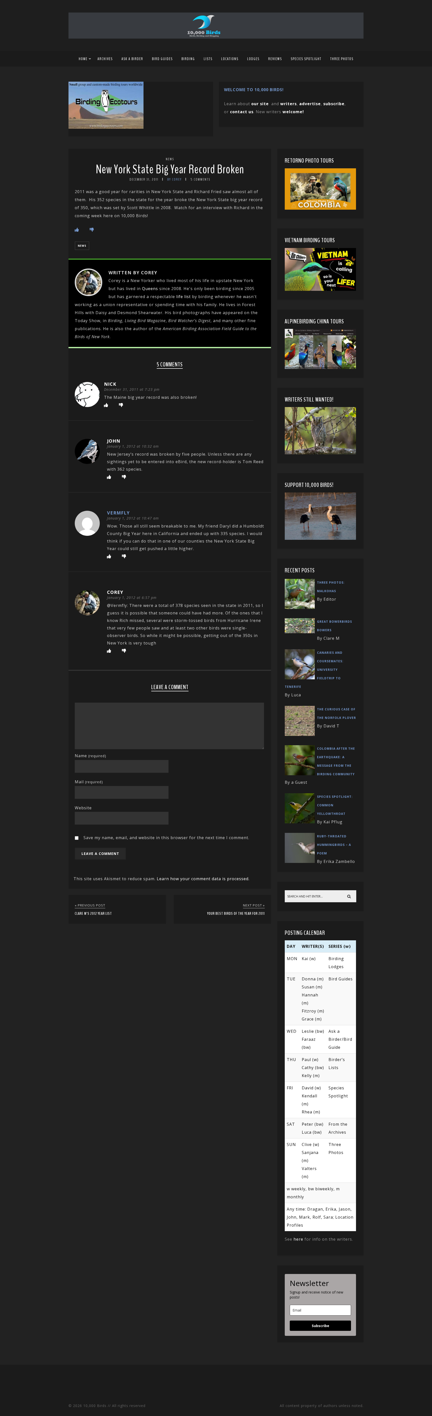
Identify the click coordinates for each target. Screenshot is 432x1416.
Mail (89, 782)
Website (83, 808)
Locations (229, 59)
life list (183, 296)
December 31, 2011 (144, 179)
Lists (208, 59)
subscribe (333, 103)
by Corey (174, 179)
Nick (110, 384)
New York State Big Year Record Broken (170, 169)
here (298, 1239)
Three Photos (342, 59)
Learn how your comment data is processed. (203, 878)
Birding (188, 59)
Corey (115, 592)
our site (260, 103)
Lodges (253, 59)
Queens (150, 288)
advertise (310, 103)
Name (90, 755)
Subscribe (320, 1325)
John (113, 441)
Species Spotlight (306, 59)
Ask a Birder (132, 59)
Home (83, 59)
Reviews (275, 59)
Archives (105, 59)
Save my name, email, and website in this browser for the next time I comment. (166, 837)
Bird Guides (162, 59)
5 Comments (200, 179)
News (170, 159)
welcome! (293, 111)
